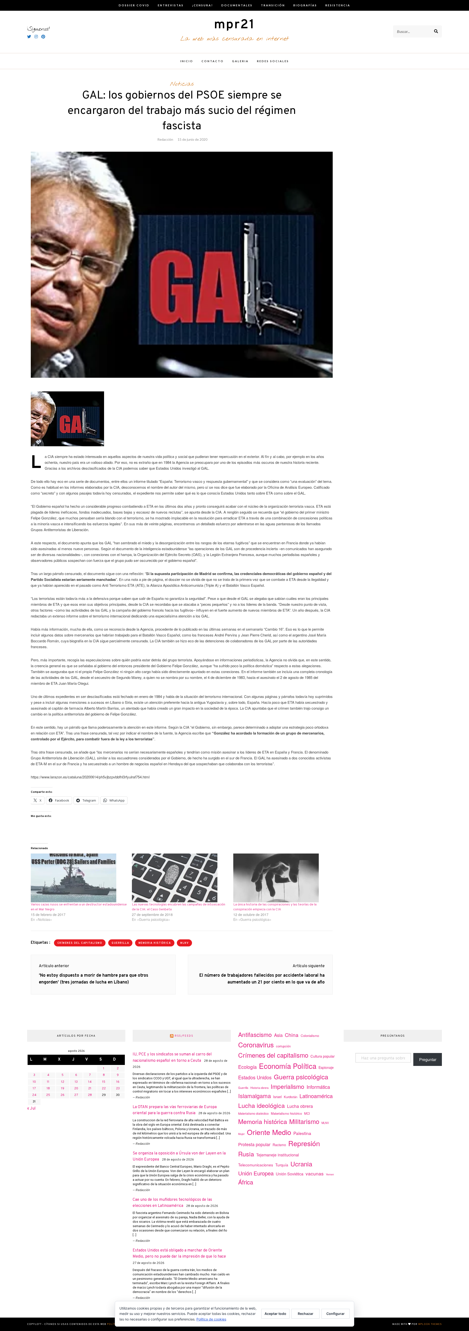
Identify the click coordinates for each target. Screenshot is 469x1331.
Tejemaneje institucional (277, 1155)
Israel (277, 1096)
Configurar (335, 1313)
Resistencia (337, 5)
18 (48, 1089)
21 (89, 1089)
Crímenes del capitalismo (79, 943)
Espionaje (326, 1067)
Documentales (237, 5)
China (291, 1034)
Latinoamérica (316, 1096)
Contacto (213, 61)
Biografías (305, 5)
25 (48, 1095)
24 (34, 1095)
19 (62, 1089)
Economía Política (287, 1066)
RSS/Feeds (184, 1036)
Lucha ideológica (261, 1105)
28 (90, 1095)
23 (118, 1089)
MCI (307, 1113)
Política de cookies (211, 1319)
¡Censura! (202, 5)
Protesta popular (254, 1144)
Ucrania (301, 1163)
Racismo (279, 1144)
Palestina (302, 1133)
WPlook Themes (430, 1324)
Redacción (165, 139)
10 (34, 1082)
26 (62, 1095)
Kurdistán (290, 1096)
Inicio (186, 61)
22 (104, 1089)
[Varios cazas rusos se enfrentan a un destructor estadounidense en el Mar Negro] (79, 878)
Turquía (281, 1164)
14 (90, 1082)
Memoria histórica (155, 943)
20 (76, 1089)
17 (34, 1089)
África (245, 1182)
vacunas (315, 1173)
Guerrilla (120, 943)
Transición (273, 5)
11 (48, 1082)
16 (117, 1082)
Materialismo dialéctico (253, 1113)
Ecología (247, 1066)
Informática (318, 1086)
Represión (304, 1143)
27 (76, 1095)
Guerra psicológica (301, 1076)
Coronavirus (256, 1044)
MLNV (184, 943)
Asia (278, 1035)
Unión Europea (256, 1173)
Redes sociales (273, 61)
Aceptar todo (275, 1313)
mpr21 (234, 25)
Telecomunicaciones (255, 1164)
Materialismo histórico (286, 1113)
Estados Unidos (255, 1077)
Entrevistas (171, 5)
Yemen (330, 1174)
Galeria (240, 61)
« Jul (31, 1108)
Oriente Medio (269, 1132)
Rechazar (305, 1313)
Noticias (182, 84)
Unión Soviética (289, 1174)
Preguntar (427, 1059)
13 (76, 1082)
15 (103, 1082)
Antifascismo (255, 1034)
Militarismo (304, 1121)
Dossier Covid (134, 5)
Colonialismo (310, 1035)
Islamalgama (254, 1096)
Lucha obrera (300, 1106)
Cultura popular (322, 1056)
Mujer (241, 1134)
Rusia (246, 1153)
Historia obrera (259, 1088)
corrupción (283, 1046)
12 (62, 1082)
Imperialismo (287, 1086)
